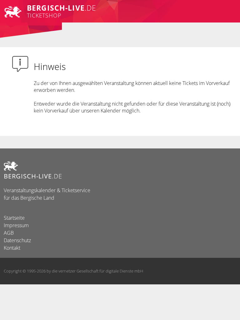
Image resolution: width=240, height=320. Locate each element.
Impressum (16, 225)
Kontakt (12, 247)
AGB (9, 232)
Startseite (14, 217)
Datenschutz (17, 240)
